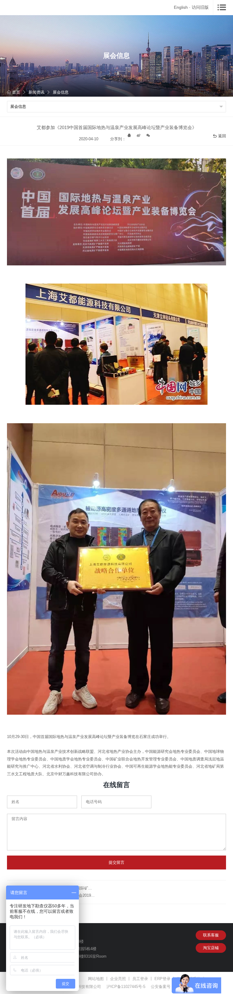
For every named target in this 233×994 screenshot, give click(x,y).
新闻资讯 (36, 92)
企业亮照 (118, 978)
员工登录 (140, 978)
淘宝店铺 (211, 948)
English (181, 7)
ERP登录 (162, 978)
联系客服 (211, 935)
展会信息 (61, 92)
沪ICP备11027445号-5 (125, 986)
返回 (222, 136)
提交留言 (116, 862)
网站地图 (96, 978)
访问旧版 (200, 7)
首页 (16, 92)
